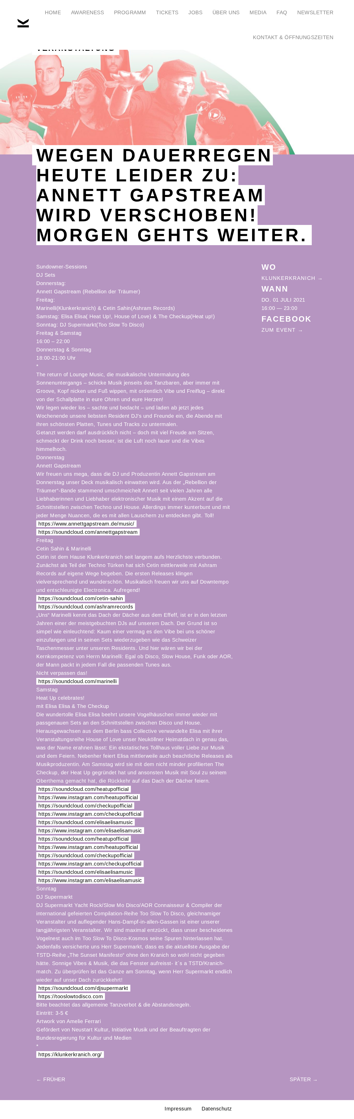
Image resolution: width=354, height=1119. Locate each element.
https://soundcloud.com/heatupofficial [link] (83, 789)
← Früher (50, 1079)
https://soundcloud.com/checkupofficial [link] (85, 806)
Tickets (167, 12)
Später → (304, 1079)
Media (258, 12)
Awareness (87, 12)
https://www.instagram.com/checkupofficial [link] (89, 814)
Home (53, 12)
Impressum (178, 1108)
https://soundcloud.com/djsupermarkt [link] (83, 988)
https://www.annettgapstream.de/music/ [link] (86, 524)
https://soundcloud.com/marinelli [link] (77, 681)
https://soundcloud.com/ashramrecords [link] (85, 607)
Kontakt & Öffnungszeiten (293, 37)
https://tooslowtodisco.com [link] (70, 996)
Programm (130, 12)
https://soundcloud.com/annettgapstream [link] (88, 532)
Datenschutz (217, 1108)
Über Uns (226, 12)
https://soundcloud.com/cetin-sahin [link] (80, 598)
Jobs (195, 12)
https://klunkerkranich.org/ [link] (70, 1054)
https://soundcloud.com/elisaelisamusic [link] (85, 822)
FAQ (282, 12)
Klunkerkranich (288, 278)
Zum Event (278, 330)
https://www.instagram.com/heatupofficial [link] (88, 797)
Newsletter (315, 12)
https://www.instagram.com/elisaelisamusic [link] (90, 830)
